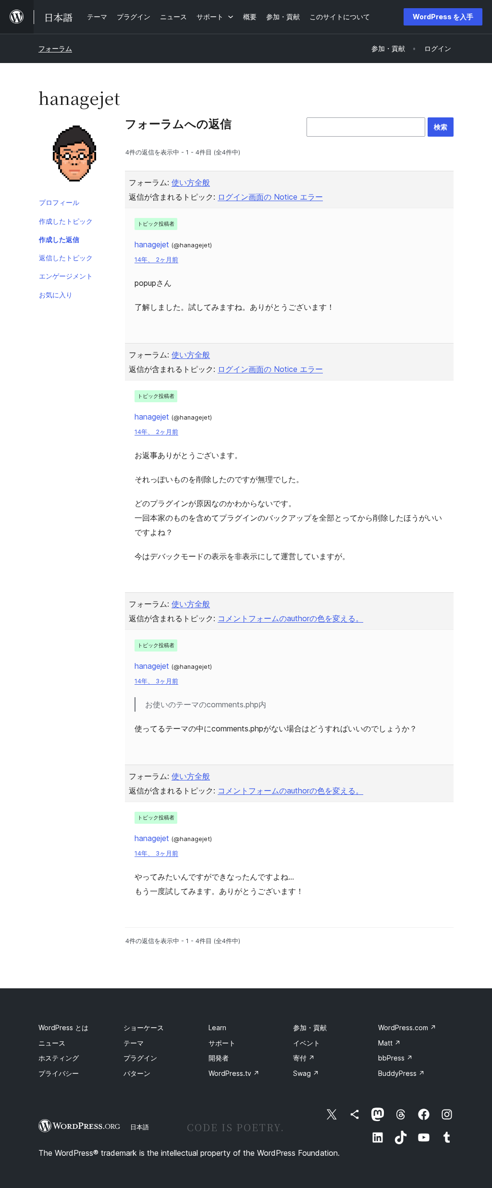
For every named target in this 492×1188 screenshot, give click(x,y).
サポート (222, 1043)
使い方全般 (191, 182)
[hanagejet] (74, 155)
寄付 (304, 1058)
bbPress (395, 1058)
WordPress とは (63, 1027)
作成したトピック (66, 221)
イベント (306, 1043)
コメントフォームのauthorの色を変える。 (290, 618)
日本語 (139, 1127)
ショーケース (143, 1027)
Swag (306, 1073)
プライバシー (58, 1073)
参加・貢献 (310, 1027)
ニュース (51, 1043)
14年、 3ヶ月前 (156, 681)
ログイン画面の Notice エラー (270, 197)
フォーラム (55, 48)
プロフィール (59, 202)
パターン (136, 1073)
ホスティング (58, 1058)
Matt (389, 1043)
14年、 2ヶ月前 (156, 259)
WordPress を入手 (443, 17)
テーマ (133, 1043)
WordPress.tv (234, 1073)
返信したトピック (66, 258)
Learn (217, 1027)
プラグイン (140, 1058)
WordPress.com (407, 1027)
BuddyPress (401, 1073)
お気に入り (56, 295)
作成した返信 (59, 239)
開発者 (219, 1058)
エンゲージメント (66, 276)
